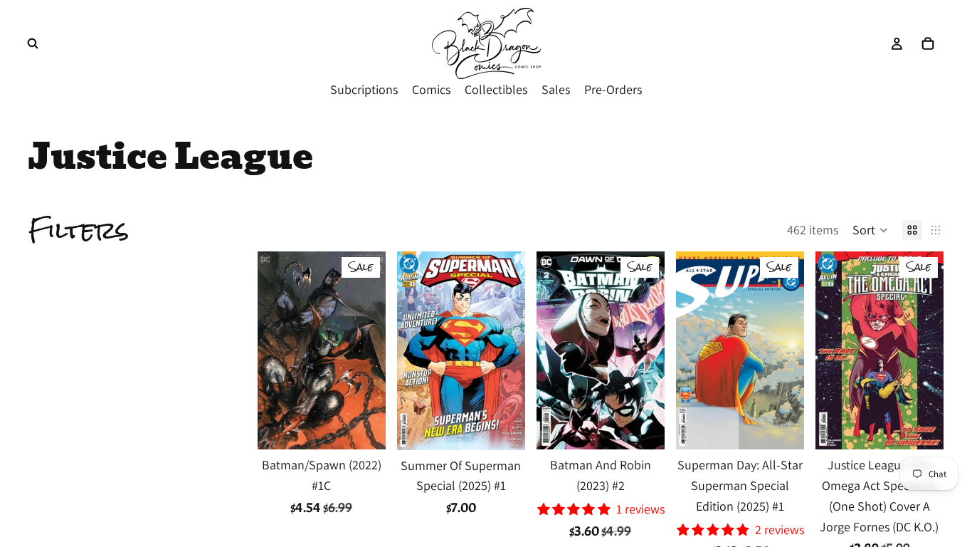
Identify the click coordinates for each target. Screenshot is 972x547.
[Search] (32, 43)
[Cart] (928, 43)
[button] (870, 230)
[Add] (363, 428)
